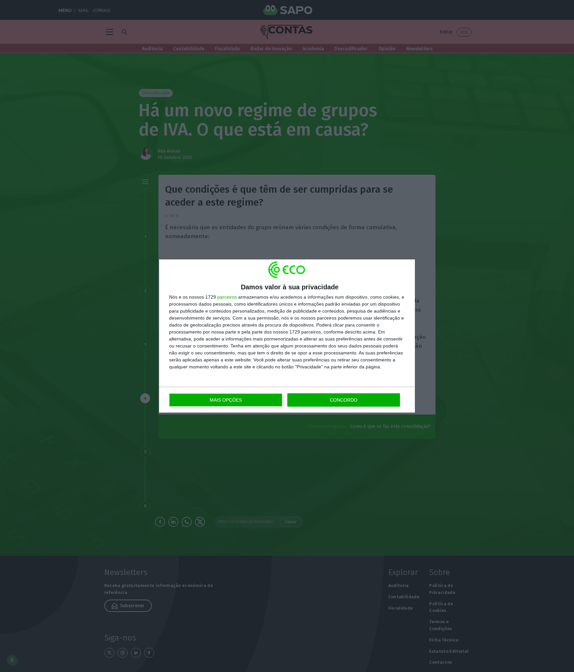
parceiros (227, 297)
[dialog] (287, 336)
